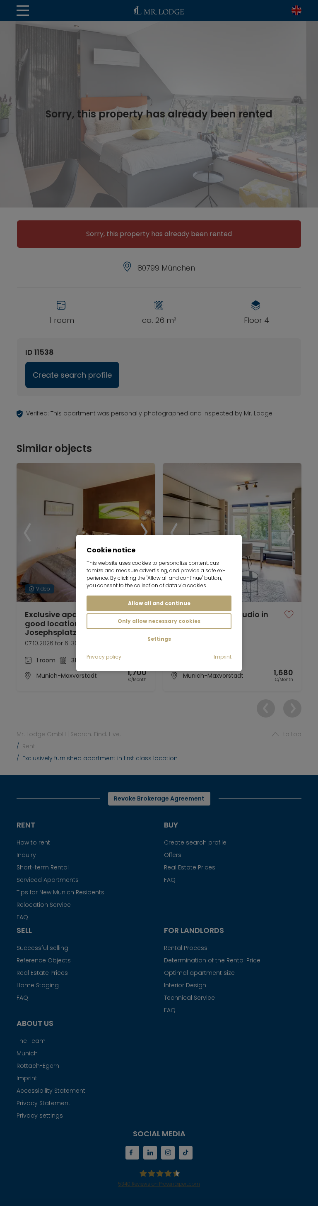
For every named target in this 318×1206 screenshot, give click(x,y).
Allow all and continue (159, 603)
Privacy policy (104, 656)
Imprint (222, 656)
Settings (159, 638)
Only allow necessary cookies (159, 621)
